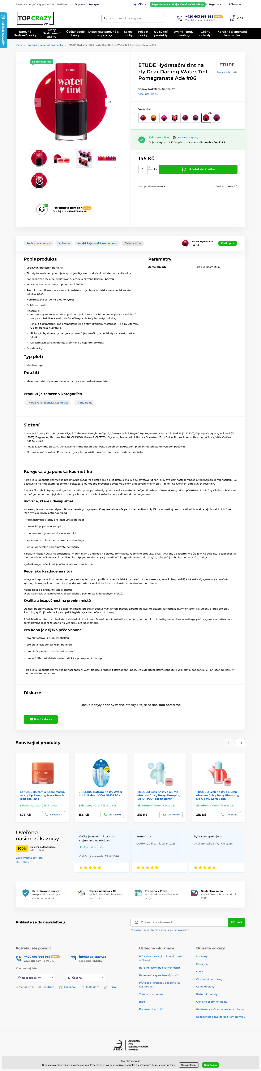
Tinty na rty (85, 402)
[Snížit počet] (150, 171)
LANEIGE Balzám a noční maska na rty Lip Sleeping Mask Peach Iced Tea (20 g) (42, 795)
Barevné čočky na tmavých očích (160, 975)
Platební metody (206, 994)
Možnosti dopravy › (189, 137)
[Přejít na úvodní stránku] (36, 18)
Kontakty (202, 956)
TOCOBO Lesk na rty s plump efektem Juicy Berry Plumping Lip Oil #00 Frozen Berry (158, 795)
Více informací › (148, 93)
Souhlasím (210, 1065)
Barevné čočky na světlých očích (159, 967)
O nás (200, 971)
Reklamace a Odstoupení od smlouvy (220, 1009)
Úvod (19, 45)
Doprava (80, 4)
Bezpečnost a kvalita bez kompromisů (220, 1016)
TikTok (113, 986)
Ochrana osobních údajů (212, 1001)
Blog (142, 1001)
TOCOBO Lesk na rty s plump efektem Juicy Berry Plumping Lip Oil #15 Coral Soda (217, 795)
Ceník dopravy (205, 986)
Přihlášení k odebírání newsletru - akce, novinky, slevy (159, 930)
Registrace (215, 4)
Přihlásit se (235, 4)
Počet (143, 169)
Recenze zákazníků (151, 1009)
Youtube (49, 986)
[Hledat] (105, 18)
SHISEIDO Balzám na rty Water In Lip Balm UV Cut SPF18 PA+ (100, 793)
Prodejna (93, 4)
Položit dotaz (42, 719)
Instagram (92, 986)
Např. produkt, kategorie (125, 18)
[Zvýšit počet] (150, 167)
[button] (109, 102)
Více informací (167, 1065)
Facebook (70, 986)
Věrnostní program (151, 993)
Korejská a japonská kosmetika (45, 45)
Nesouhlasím (189, 1065)
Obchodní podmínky (209, 979)
